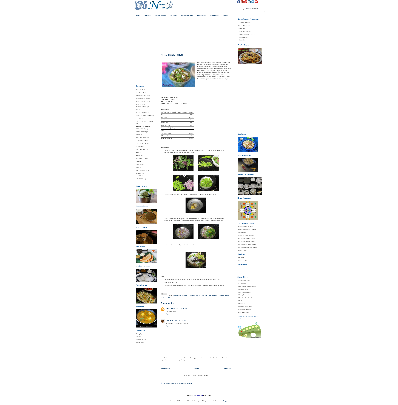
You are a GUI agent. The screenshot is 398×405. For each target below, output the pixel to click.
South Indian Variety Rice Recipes (247, 247)
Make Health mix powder (245, 292)
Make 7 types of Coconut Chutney (247, 286)
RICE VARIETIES (141, 158)
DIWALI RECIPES (141, 113)
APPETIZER (139, 89)
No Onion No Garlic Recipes (246, 235)
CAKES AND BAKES (142, 98)
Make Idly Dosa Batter (244, 295)
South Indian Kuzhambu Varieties (247, 244)
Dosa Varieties (242, 232)
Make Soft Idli (241, 304)
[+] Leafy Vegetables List (244, 31)
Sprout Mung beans (243, 312)
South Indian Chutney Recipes (246, 241)
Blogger (225, 401)
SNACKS (138, 164)
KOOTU (138, 135)
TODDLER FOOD (242, 260)
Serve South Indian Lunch (245, 306)
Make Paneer (241, 301)
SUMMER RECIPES (141, 170)
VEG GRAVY (139, 179)
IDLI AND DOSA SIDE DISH (143, 126)
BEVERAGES (140, 92)
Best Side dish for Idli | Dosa (245, 226)
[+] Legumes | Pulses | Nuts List (246, 34)
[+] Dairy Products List (244, 25)
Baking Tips (139, 334)
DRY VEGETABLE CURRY (209, 295)
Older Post (227, 368)
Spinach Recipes (242, 250)
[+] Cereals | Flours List (244, 22)
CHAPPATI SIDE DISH (142, 101)
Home (138, 15)
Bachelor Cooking (160, 15)
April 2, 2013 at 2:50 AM (179, 308)
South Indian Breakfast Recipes (246, 238)
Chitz (167, 320)
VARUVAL (139, 176)
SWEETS (138, 173)
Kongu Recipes (214, 15)
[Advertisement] (196, 35)
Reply (168, 314)
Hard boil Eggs (242, 283)
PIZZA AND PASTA (141, 149)
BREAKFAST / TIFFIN (142, 95)
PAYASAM (139, 146)
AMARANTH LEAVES (180, 295)
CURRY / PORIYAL (194, 295)
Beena (168, 308)
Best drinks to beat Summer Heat (247, 229)
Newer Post (165, 368)
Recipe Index (147, 15)
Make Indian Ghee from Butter (246, 298)
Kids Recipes (173, 15)
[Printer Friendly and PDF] (164, 294)
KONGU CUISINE (141, 132)
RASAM (138, 155)
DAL (137, 110)
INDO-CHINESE (140, 129)
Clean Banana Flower (244, 280)
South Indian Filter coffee (245, 309)
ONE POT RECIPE (141, 143)
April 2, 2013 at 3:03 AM (178, 320)
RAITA (138, 152)
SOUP (138, 167)
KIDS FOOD (241, 257)
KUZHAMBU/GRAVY (142, 138)
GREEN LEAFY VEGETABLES (144, 121)
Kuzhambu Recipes (187, 15)
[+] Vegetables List (243, 37)
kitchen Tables (140, 342)
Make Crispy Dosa (243, 289)
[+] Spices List (241, 40)
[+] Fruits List (241, 28)
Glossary (225, 15)
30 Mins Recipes (201, 15)
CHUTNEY (139, 104)
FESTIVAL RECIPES (141, 118)
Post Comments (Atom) (200, 375)
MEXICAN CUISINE (141, 141)
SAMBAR (138, 161)
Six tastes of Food (141, 339)
